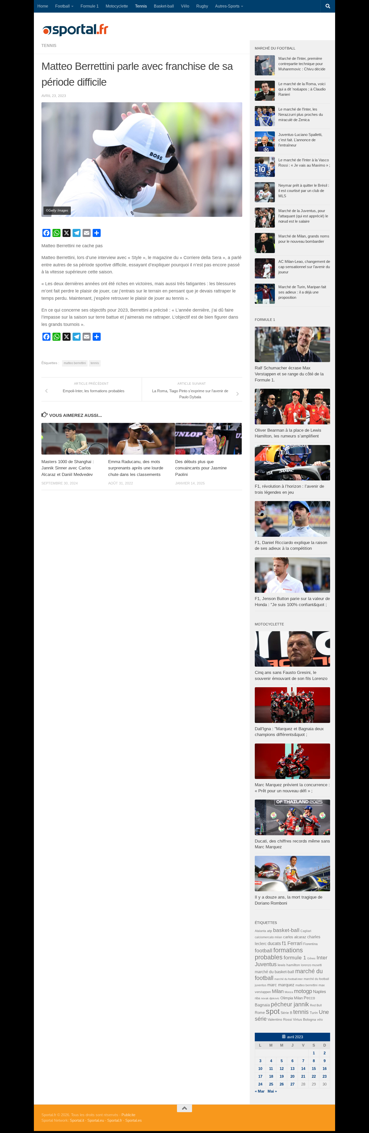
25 (271, 1084)
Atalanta (260, 930)
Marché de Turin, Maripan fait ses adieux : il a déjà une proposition (302, 292)
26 (282, 1084)
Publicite (128, 1115)
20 (292, 1076)
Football (62, 6)
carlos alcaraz (294, 937)
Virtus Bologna (304, 1019)
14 (303, 1068)
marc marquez (280, 984)
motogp (303, 991)
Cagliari (305, 930)
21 (303, 1076)
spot (273, 1011)
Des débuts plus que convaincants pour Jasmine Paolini (201, 468)
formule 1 (295, 957)
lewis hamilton (289, 965)
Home (42, 6)
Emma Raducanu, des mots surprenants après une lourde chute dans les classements (135, 468)
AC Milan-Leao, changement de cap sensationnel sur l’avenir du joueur (304, 266)
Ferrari (294, 943)
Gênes (311, 958)
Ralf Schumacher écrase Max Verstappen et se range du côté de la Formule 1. (289, 374)
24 (260, 1084)
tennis (48, 45)
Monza (289, 992)
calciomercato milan (268, 937)
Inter (322, 957)
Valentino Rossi (280, 1019)
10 (260, 1068)
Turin (314, 1013)
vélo (320, 1019)
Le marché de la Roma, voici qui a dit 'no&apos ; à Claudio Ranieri (302, 89)
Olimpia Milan (291, 998)
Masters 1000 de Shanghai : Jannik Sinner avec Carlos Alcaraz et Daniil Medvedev (67, 468)
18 (271, 1076)
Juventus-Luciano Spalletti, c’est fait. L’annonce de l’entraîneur (300, 139)
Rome (260, 1012)
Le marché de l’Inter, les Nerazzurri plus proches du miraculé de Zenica (300, 114)
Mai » (272, 1091)
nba (257, 998)
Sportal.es (133, 1120)
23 (325, 1076)
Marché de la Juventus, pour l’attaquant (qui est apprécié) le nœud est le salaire (303, 216)
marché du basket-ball (274, 972)
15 (314, 1068)
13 (292, 1068)
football (263, 950)
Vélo (185, 6)
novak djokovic (270, 998)
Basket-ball (164, 6)
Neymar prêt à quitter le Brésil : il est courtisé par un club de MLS (303, 190)
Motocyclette (117, 6)
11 (271, 1068)
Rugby (202, 6)
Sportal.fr (114, 1120)
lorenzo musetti (311, 965)
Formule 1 (90, 6)
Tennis (141, 6)
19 (282, 1076)
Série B (286, 1013)
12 (282, 1068)
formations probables (279, 954)
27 (292, 1084)
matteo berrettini (75, 363)
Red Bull (316, 1005)
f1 (284, 943)
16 (325, 1068)
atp (269, 931)
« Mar (260, 1091)
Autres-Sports (227, 6)
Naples (319, 991)
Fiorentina (310, 944)
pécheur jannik (290, 1004)
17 (260, 1076)
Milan (278, 991)
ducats (274, 943)
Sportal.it (77, 1120)
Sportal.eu (95, 1120)
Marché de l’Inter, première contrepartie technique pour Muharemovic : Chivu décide (301, 63)
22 (314, 1076)
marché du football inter (288, 978)
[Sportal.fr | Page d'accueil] (75, 30)
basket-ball (286, 930)
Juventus (266, 964)
